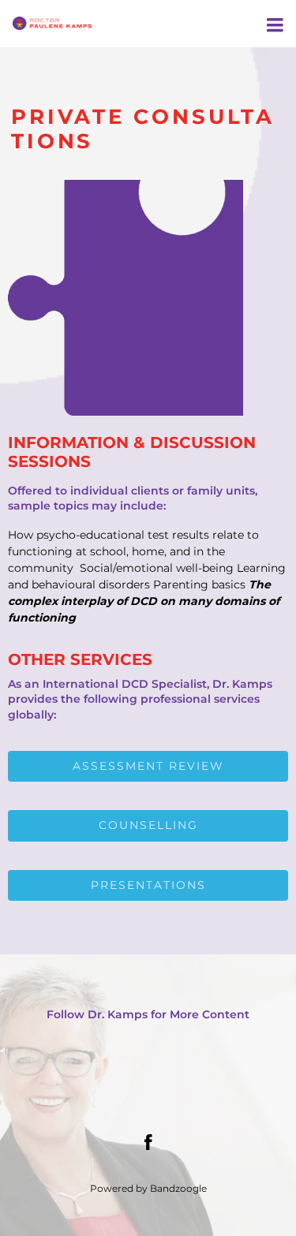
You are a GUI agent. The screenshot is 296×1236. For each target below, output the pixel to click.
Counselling (148, 825)
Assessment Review (148, 766)
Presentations (148, 885)
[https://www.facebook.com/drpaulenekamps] (148, 1142)
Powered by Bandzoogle (148, 1188)
